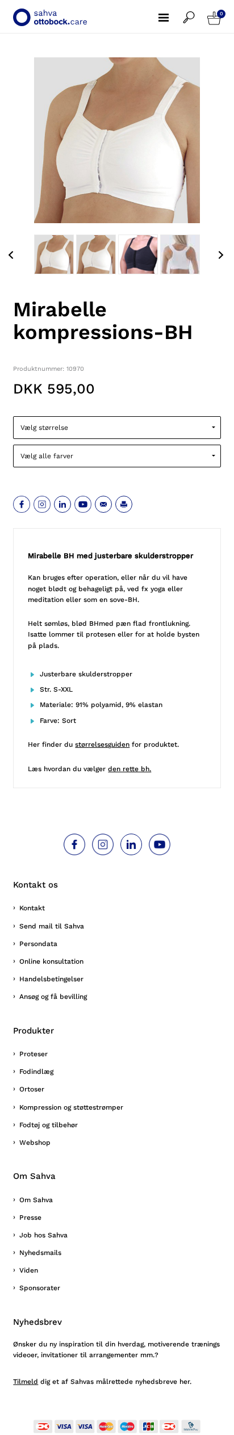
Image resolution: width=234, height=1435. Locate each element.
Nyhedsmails (40, 1253)
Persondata (38, 944)
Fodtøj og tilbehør (48, 1125)
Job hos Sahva (43, 1235)
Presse (30, 1217)
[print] (123, 504)
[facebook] (21, 504)
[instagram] (42, 504)
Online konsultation (51, 961)
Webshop (35, 1143)
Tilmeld (25, 1382)
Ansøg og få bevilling (53, 997)
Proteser (33, 1054)
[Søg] (195, 11)
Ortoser (31, 1089)
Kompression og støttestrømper (71, 1107)
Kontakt (32, 908)
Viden (28, 1270)
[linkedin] (62, 504)
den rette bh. (129, 769)
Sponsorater (39, 1288)
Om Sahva (36, 1200)
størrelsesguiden (102, 744)
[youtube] (82, 504)
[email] (103, 504)
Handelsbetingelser (51, 979)
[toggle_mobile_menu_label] (170, 11)
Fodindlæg (36, 1072)
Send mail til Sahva (51, 926)
